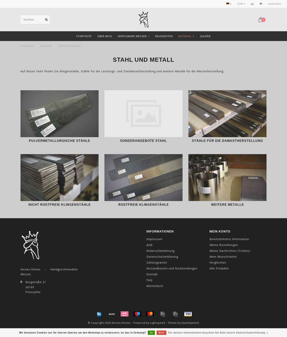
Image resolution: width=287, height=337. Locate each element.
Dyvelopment (190, 322)
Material (184, 36)
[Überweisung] (112, 314)
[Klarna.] (124, 314)
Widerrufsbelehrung (160, 251)
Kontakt (152, 274)
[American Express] (99, 314)
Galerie (205, 36)
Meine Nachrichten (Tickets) (229, 251)
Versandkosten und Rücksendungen (171, 268)
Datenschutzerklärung (162, 256)
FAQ (149, 280)
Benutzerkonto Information (229, 239)
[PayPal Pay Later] (175, 314)
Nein (161, 332)
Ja (151, 332)
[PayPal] (163, 314)
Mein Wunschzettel (223, 256)
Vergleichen (217, 262)
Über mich (104, 36)
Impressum (154, 239)
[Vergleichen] (252, 3)
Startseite (84, 36)
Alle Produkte (219, 268)
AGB (149, 245)
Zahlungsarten (156, 262)
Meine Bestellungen (223, 245)
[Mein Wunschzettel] (261, 3)
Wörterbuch (154, 286)
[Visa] (188, 314)
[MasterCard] (150, 314)
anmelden (274, 3)
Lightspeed (157, 322)
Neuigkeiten (164, 36)
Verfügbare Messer (132, 36)
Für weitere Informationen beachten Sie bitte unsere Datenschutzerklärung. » (218, 332)
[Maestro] (137, 314)
